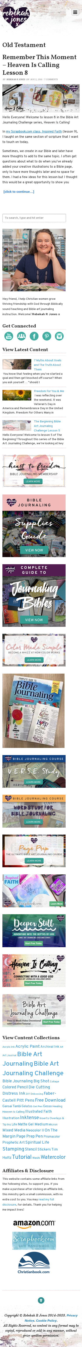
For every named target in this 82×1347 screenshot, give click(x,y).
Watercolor (53, 1157)
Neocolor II (35, 1130)
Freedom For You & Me (49, 391)
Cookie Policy (46, 1320)
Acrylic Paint (27, 1046)
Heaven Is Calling (13, 1112)
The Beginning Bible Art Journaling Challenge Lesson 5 (47, 426)
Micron (53, 1125)
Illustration (10, 1118)
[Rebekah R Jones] (16, 26)
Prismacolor (52, 1137)
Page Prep (25, 1136)
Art (61, 1047)
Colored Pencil (15, 1087)
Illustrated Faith (38, 1111)
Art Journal (9, 1055)
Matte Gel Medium (33, 1124)
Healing (57, 1106)
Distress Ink (13, 1093)
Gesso (47, 1106)
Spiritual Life (37, 1142)
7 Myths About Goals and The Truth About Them (47, 365)
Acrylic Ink (8, 1047)
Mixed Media (13, 1130)
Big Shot (41, 1081)
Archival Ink (49, 1047)
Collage (54, 1081)
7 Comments (51, 79)
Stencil (31, 1149)
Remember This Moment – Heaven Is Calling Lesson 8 (39, 65)
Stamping (13, 1149)
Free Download (50, 1100)
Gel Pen (37, 1106)
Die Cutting (39, 1087)
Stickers (44, 1150)
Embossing (37, 1094)
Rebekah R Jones (16, 79)
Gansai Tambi (11, 1106)
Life (14, 1125)
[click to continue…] (18, 191)
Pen (39, 1136)
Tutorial (22, 1157)
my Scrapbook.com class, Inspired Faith (34, 132)
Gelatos (27, 1106)
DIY (28, 1094)
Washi (36, 1158)
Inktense (29, 1118)
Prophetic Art (13, 1143)
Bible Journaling (17, 1081)
